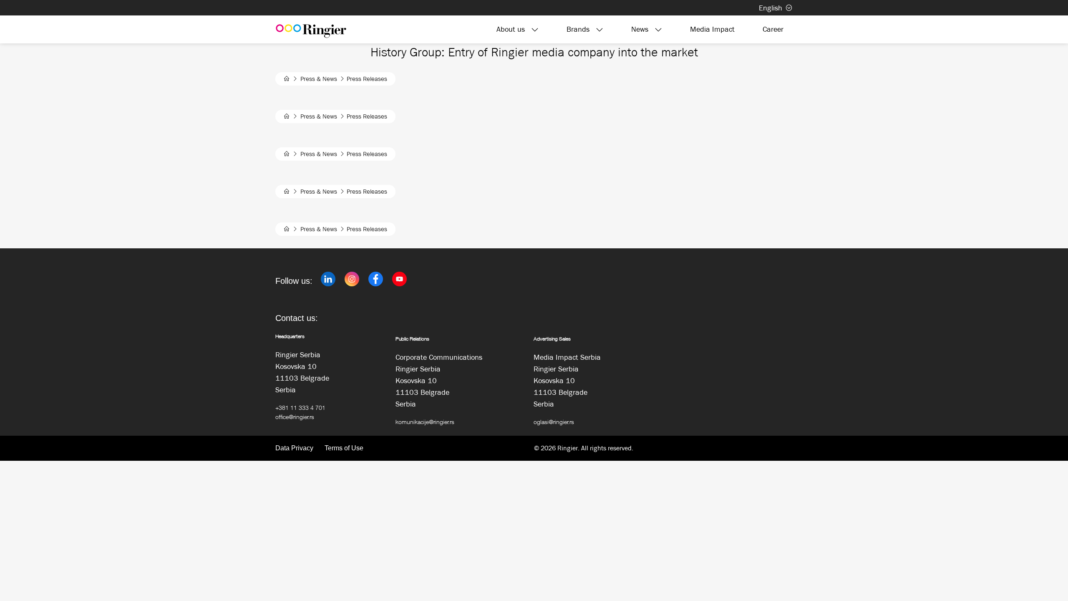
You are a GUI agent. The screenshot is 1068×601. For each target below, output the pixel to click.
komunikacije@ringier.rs (424, 421)
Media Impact (712, 29)
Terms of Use (344, 448)
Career (773, 29)
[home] (287, 79)
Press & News (318, 79)
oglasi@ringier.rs (554, 421)
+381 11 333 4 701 (300, 407)
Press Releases (367, 79)
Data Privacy (294, 448)
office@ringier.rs (294, 416)
